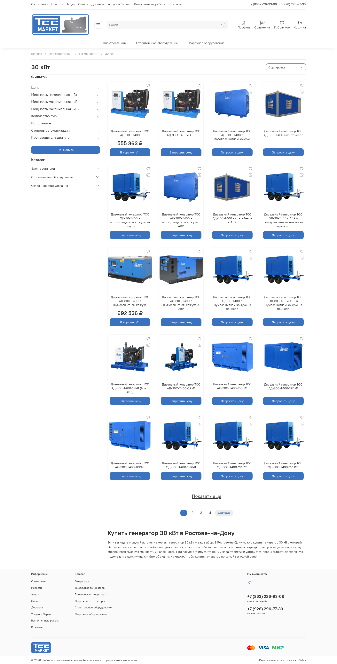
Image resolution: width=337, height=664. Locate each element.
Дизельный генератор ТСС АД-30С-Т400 (130, 133)
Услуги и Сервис (119, 4)
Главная (36, 54)
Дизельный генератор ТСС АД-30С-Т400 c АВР (181, 133)
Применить (66, 150)
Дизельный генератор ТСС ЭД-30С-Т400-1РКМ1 (181, 465)
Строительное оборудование (157, 43)
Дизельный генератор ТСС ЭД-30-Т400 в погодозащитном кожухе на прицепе (130, 220)
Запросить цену (181, 152)
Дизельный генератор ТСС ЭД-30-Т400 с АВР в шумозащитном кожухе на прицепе (283, 303)
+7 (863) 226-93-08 (263, 4)
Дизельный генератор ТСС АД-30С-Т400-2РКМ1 (232, 386)
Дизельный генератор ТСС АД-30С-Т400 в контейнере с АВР (232, 218)
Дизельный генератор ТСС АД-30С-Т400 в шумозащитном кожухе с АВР (181, 303)
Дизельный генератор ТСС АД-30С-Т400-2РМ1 (181, 386)
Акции (70, 4)
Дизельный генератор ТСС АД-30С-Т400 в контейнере (283, 133)
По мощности (88, 54)
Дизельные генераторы (90, 588)
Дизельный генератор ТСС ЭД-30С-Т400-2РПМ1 (283, 465)
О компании (39, 4)
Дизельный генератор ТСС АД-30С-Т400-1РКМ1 (130, 465)
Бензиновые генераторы (90, 594)
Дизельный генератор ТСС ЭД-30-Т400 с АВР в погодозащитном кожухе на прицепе (283, 220)
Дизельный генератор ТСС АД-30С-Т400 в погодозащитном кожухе (232, 135)
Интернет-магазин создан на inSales (282, 660)
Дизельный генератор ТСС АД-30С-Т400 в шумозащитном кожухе (130, 301)
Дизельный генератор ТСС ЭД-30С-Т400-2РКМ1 (232, 465)
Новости (57, 4)
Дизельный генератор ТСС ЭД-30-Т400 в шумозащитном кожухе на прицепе (232, 303)
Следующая (224, 512)
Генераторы (82, 581)
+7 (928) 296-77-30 (292, 4)
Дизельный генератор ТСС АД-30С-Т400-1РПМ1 (283, 386)
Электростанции (115, 43)
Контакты (175, 4)
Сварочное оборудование (206, 43)
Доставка (98, 4)
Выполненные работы (150, 4)
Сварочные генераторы (90, 601)
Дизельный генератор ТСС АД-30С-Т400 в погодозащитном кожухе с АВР (181, 220)
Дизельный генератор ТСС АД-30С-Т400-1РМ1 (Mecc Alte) (130, 388)
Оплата (83, 4)
